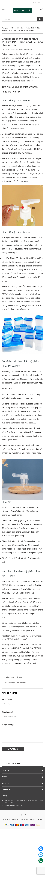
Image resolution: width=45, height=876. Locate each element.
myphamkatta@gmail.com (13, 805)
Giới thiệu (15, 819)
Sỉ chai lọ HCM (20, 77)
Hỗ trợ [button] (4, 777)
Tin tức (32, 819)
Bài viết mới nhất (12, 764)
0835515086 (9, 803)
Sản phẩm (24, 819)
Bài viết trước (9, 683)
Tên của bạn (7, 699)
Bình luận (13, 749)
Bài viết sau (22, 683)
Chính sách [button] (6, 789)
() (42, 9)
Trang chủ (6, 819)
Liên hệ (39, 819)
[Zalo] (40, 854)
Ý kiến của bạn (8, 725)
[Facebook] (40, 848)
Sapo (27, 815)
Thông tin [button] (5, 770)
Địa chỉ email (7, 712)
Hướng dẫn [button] (5, 783)
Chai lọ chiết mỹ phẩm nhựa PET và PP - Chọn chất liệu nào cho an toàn (22, 42)
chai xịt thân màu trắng (23, 423)
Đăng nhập (36, 2)
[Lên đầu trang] (37, 871)
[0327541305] (40, 860)
